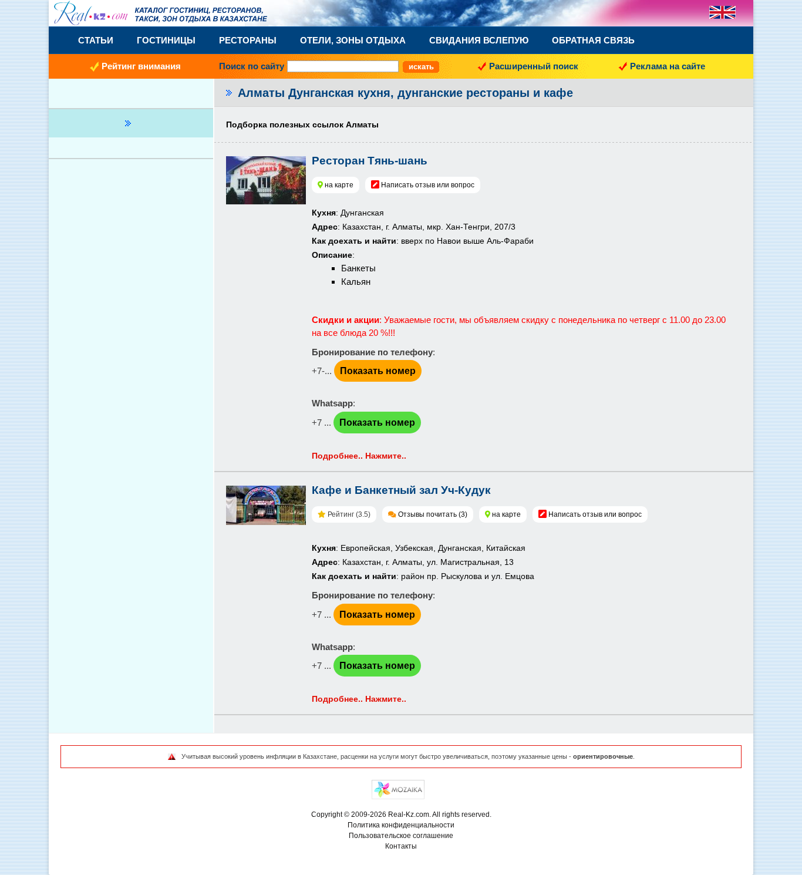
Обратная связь (593, 40)
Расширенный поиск (533, 66)
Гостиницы (166, 40)
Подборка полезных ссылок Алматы (302, 124)
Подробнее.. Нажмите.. (359, 455)
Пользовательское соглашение (401, 836)
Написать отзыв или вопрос (427, 185)
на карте (339, 185)
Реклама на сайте (667, 66)
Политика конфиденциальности (401, 825)
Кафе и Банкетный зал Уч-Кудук (401, 490)
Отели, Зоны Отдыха (353, 40)
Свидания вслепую (478, 40)
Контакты (401, 846)
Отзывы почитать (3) (432, 514)
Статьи (95, 40)
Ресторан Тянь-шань (369, 160)
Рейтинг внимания (141, 66)
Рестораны (248, 40)
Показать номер (378, 371)
